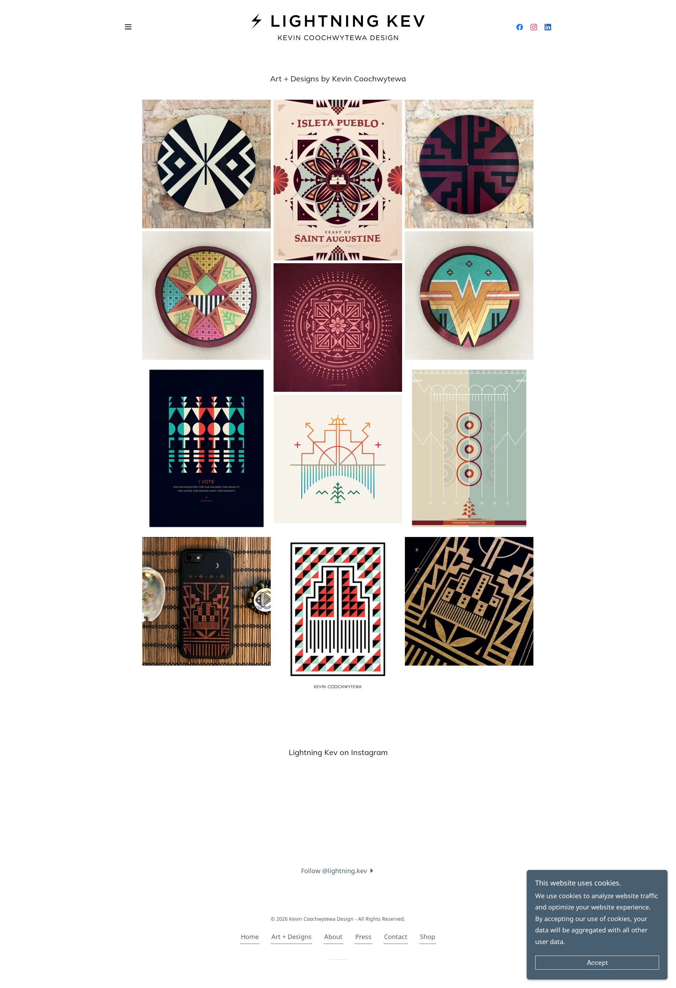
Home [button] (250, 936)
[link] (338, 26)
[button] (128, 27)
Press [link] (363, 936)
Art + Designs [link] (291, 936)
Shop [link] (427, 936)
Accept (597, 963)
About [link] (333, 936)
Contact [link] (395, 936)
